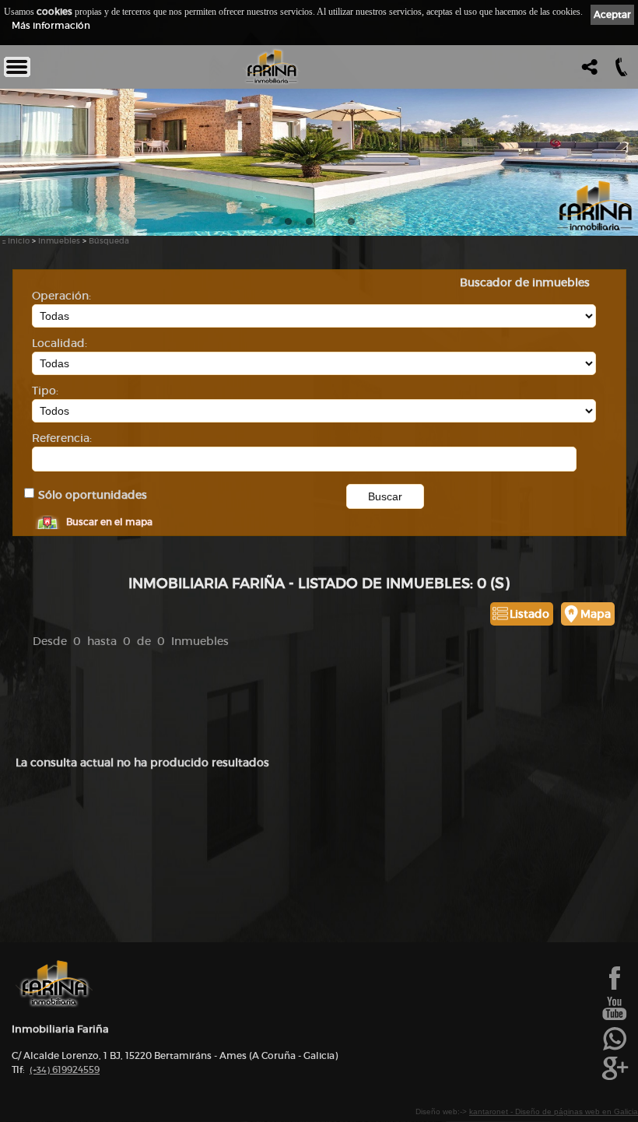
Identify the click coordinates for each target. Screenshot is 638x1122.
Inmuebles (59, 241)
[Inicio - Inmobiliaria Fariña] (272, 66)
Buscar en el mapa (109, 522)
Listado (529, 614)
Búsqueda (109, 241)
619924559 (65, 1069)
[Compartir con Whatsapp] (614, 1049)
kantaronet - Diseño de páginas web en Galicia (553, 1111)
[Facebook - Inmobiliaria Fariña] (614, 988)
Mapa (595, 614)
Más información (51, 25)
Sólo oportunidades (92, 495)
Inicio (19, 241)
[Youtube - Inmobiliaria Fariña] (614, 1018)
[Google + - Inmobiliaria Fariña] (614, 1078)
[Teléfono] (620, 71)
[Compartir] (588, 71)
